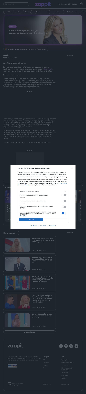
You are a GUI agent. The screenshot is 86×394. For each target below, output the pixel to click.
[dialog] (43, 197)
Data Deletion (33, 225)
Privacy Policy (52, 225)
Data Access (43, 225)
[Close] (72, 168)
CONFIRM (31, 219)
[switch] (64, 195)
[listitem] (43, 191)
